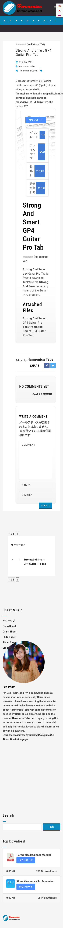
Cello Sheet (9, 626)
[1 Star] (17, 44)
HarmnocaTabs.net (23, 718)
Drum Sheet (9, 631)
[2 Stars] (19, 44)
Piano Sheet (10, 642)
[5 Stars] (25, 44)
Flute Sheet (9, 637)
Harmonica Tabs (27, 66)
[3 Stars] (21, 44)
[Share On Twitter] (53, 365)
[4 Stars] (23, 44)
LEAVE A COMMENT (42, 394)
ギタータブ (19, 544)
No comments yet (28, 70)
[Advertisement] (31, 773)
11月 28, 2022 (26, 62)
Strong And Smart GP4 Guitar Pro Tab (33, 52)
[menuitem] (59, 15)
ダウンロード (36, 120)
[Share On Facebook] (47, 365)
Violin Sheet (9, 648)
